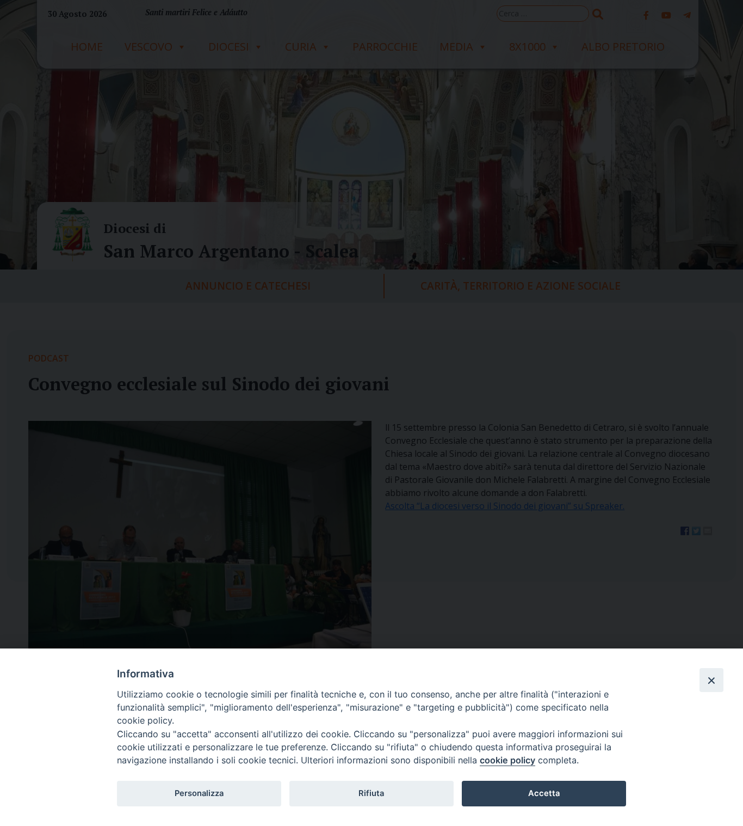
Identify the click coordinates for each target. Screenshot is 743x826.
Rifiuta (371, 793)
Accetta (544, 793)
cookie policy (507, 760)
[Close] (711, 680)
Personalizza (199, 793)
